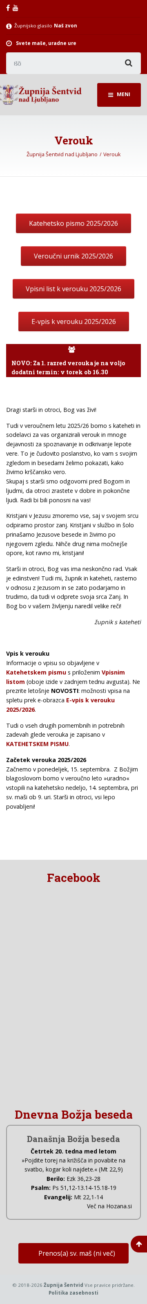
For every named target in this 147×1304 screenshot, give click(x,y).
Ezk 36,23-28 (83, 1179)
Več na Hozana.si (109, 1206)
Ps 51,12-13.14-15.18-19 (84, 1188)
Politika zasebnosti (73, 1293)
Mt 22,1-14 (88, 1197)
